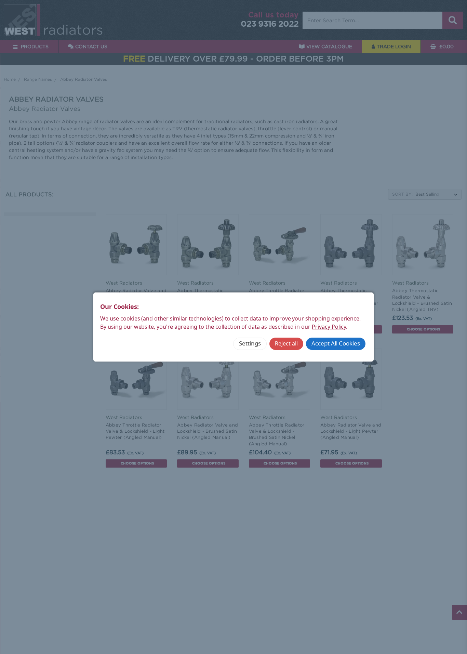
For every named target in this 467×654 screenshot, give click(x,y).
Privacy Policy (329, 326)
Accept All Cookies (335, 343)
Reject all (286, 343)
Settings (250, 343)
